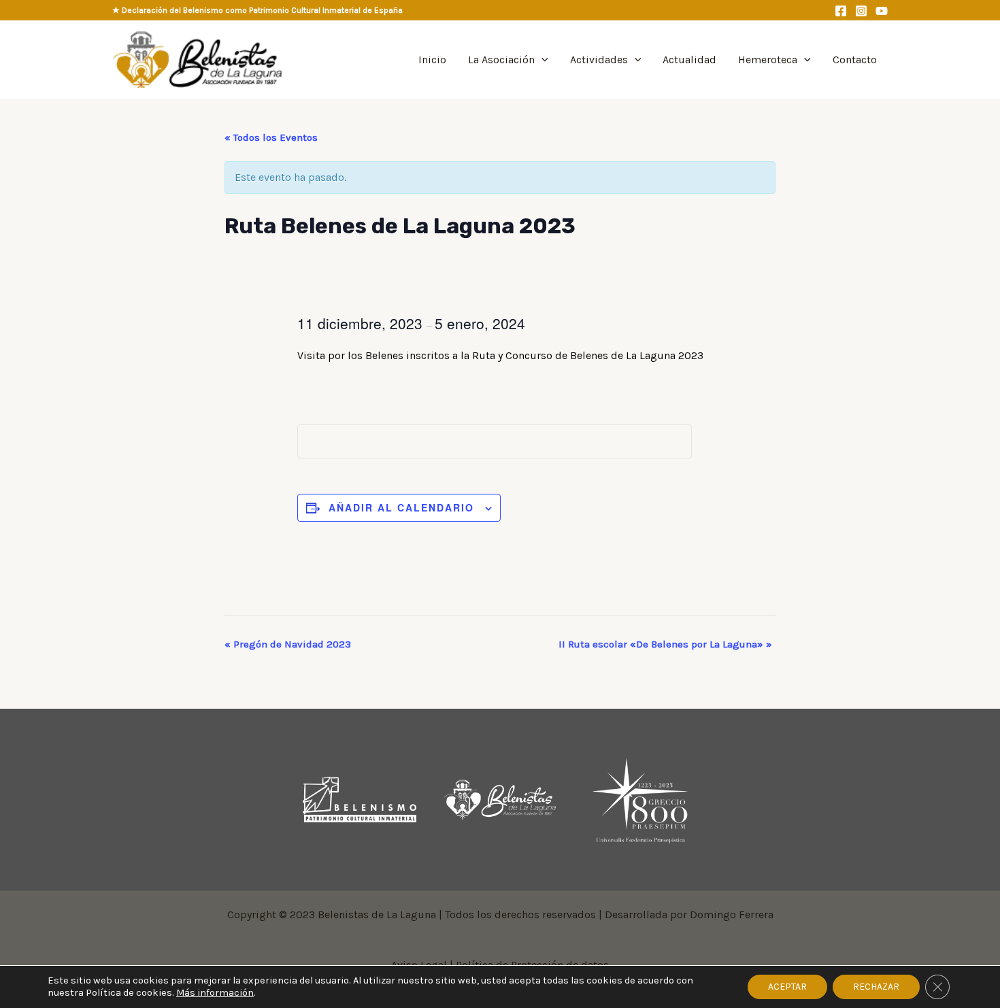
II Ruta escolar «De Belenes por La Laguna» (665, 644)
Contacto (855, 59)
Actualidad (689, 59)
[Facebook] (841, 11)
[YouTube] (882, 11)
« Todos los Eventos (271, 137)
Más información (215, 992)
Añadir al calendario (401, 507)
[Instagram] (861, 11)
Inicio (432, 59)
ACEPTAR (787, 986)
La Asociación (501, 59)
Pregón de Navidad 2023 (287, 644)
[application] (541, 60)
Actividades (599, 59)
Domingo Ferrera (731, 914)
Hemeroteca (767, 59)
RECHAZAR (876, 986)
